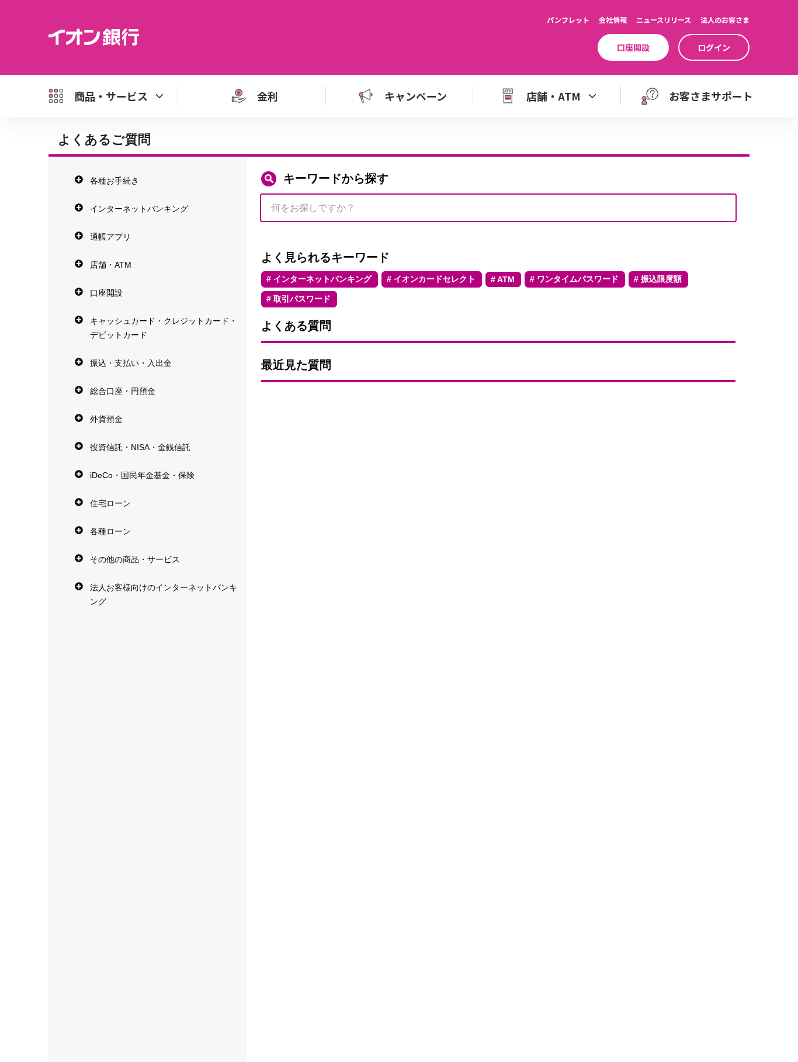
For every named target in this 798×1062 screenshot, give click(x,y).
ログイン (714, 47)
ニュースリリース (663, 20)
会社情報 (613, 20)
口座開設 (633, 47)
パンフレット (568, 20)
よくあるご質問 (104, 139)
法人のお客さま (725, 20)
